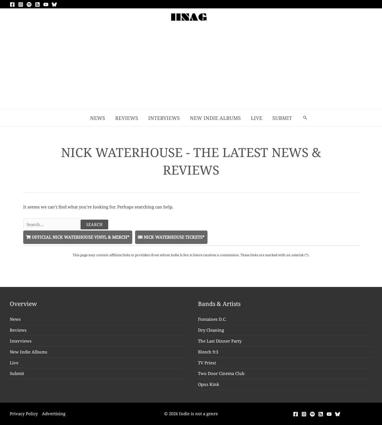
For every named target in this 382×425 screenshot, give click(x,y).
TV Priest (207, 362)
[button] (305, 118)
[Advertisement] (191, 67)
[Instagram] (20, 4)
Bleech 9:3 (208, 352)
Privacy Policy (24, 413)
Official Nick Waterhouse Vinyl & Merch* (80, 237)
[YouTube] (45, 4)
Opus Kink (208, 384)
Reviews (18, 330)
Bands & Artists (219, 304)
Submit (17, 373)
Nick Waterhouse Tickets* (174, 237)
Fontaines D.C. (212, 319)
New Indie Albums (28, 352)
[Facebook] (12, 4)
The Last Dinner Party (220, 341)
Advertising (53, 413)
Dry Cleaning (211, 330)
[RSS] (37, 4)
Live (14, 362)
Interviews (21, 341)
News (15, 319)
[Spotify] (29, 4)
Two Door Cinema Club (221, 373)
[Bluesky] (54, 4)
